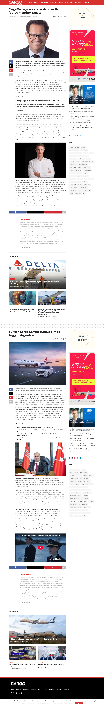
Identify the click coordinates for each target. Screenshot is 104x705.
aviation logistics (84, 155)
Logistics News (73, 181)
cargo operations (83, 164)
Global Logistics (85, 176)
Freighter (85, 173)
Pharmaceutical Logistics (76, 184)
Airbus (71, 147)
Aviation (91, 153)
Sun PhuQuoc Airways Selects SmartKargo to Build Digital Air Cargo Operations (41, 106)
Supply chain (84, 187)
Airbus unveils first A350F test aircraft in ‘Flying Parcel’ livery (35, 427)
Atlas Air (85, 153)
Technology (22, 16)
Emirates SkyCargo (87, 170)
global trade (73, 178)
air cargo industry (74, 150)
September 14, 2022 (13, 339)
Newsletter (78, 2)
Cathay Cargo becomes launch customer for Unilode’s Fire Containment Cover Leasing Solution (51, 666)
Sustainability (73, 190)
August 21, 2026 (24, 641)
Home (30, 2)
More (87, 2)
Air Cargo (77, 147)
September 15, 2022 (13, 16)
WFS (84, 193)
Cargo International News (87, 161)
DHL (85, 167)
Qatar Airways (87, 184)
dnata (89, 167)
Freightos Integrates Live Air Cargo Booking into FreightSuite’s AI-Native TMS (40, 104)
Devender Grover (25, 219)
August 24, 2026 (74, 102)
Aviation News (73, 158)
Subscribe (68, 2)
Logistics (90, 178)
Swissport (80, 190)
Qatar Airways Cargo (74, 187)
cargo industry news (74, 161)
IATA (85, 178)
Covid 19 (80, 167)
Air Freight (72, 153)
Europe (79, 173)
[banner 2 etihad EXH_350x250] (82, 17)
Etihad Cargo (73, 173)
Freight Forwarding (74, 176)
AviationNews (81, 158)
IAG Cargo (80, 178)
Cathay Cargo (73, 167)
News (36, 2)
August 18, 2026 (22, 313)
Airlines (13, 279)
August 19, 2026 (24, 286)
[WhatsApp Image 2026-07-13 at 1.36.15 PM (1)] (82, 56)
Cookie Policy (69, 703)
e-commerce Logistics (75, 170)
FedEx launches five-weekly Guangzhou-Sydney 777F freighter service (81, 127)
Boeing (88, 158)
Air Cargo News (83, 150)
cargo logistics (73, 164)
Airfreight (79, 153)
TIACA (71, 193)
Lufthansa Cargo (83, 181)
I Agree (78, 703)
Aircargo (83, 147)
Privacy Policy (60, 703)
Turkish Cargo (78, 193)
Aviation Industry (74, 155)
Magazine (44, 2)
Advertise (53, 2)
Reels (61, 2)
